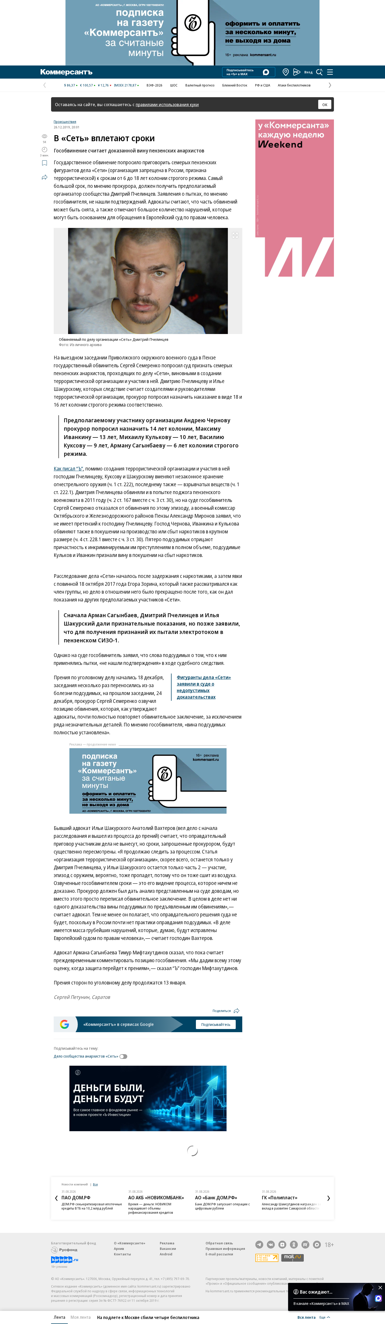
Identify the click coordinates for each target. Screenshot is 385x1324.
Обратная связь (219, 1243)
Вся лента (307, 1317)
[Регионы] (286, 72)
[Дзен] (282, 1245)
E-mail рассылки (219, 1254)
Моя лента (80, 1317)
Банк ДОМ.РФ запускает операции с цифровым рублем (222, 1206)
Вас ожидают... (316, 1292)
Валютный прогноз (199, 85)
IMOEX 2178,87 (125, 85)
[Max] (317, 1245)
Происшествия (65, 121)
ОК (324, 104)
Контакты (122, 1254)
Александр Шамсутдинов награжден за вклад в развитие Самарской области (291, 1206)
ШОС (174, 85)
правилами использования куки (167, 104)
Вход (308, 72)
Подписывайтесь (215, 1024)
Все (95, 1184)
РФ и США (262, 85)
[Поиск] (319, 72)
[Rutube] (305, 1245)
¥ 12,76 (103, 85)
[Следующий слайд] (328, 1198)
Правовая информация (225, 1248)
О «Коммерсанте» (129, 1243)
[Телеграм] (259, 1245)
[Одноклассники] (294, 1245)
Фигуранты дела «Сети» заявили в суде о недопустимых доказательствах (204, 687)
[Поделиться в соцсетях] (44, 177)
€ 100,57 (86, 85)
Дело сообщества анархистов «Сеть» (86, 1056)
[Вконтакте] (271, 1245)
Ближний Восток (234, 85)
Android (166, 1254)
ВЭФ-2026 (154, 85)
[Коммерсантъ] (66, 72)
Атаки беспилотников (294, 85)
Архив (119, 1248)
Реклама (167, 1243)
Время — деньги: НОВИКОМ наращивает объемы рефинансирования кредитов (150, 1208)
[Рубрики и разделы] (330, 72)
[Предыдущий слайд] (56, 1198)
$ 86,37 (69, 85)
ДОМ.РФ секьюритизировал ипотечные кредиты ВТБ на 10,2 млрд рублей (92, 1206)
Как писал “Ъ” (68, 468)
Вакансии (168, 1248)
